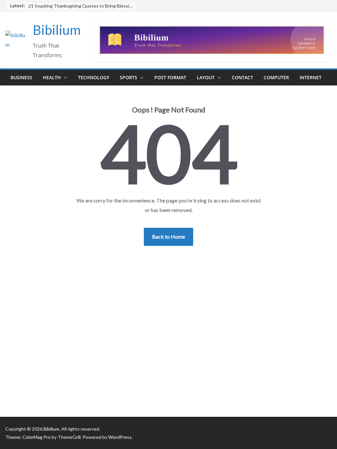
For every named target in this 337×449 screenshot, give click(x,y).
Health (52, 77)
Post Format (170, 77)
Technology (93, 77)
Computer (276, 77)
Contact (242, 77)
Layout (206, 77)
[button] (64, 77)
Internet (310, 77)
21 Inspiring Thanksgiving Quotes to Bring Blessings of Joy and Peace (82, 6)
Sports (128, 77)
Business (21, 77)
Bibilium (57, 30)
